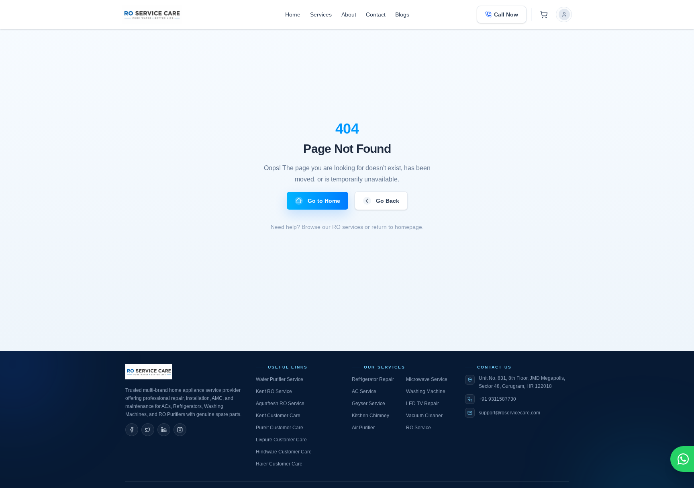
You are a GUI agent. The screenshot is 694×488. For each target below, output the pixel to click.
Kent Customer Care (278, 415)
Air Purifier (363, 427)
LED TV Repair (422, 403)
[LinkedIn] (163, 429)
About (348, 14)
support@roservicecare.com (509, 412)
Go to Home (324, 201)
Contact (376, 14)
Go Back (387, 201)
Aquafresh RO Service (280, 403)
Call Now (506, 14)
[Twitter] (147, 429)
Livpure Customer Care (281, 439)
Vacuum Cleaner (424, 415)
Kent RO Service (274, 391)
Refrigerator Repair (373, 379)
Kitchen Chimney (370, 415)
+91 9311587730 (497, 399)
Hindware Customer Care (284, 451)
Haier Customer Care (279, 463)
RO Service (418, 427)
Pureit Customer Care (279, 427)
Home (292, 14)
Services (321, 14)
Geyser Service (368, 403)
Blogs (402, 14)
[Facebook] (131, 429)
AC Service (364, 391)
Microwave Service (426, 379)
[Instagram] (180, 429)
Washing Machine (425, 391)
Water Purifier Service (279, 379)
